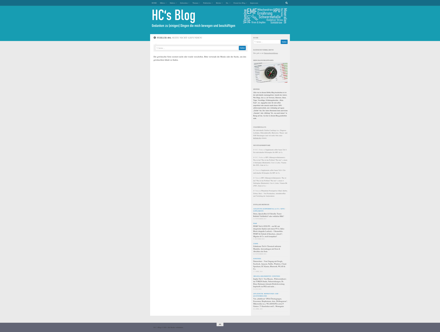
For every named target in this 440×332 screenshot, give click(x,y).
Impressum (254, 3)
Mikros (162, 3)
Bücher (218, 3)
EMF (276, 294)
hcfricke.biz (257, 138)
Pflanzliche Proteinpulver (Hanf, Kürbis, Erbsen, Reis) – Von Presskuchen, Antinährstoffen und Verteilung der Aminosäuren (270, 193)
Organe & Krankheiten (262, 276)
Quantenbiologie (260, 296)
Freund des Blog (239, 3)
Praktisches (207, 3)
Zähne (255, 243)
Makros (172, 3)
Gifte (282, 209)
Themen (195, 3)
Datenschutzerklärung (271, 53)
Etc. (227, 3)
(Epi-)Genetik (258, 294)
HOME (154, 3)
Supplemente (258, 211)
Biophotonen (269, 294)
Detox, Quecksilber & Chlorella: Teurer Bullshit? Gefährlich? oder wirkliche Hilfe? (268, 214)
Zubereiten (184, 3)
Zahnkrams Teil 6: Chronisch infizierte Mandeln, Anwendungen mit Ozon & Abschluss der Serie (267, 248)
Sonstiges (257, 258)
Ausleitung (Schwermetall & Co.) (266, 209)
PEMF (255, 223)
